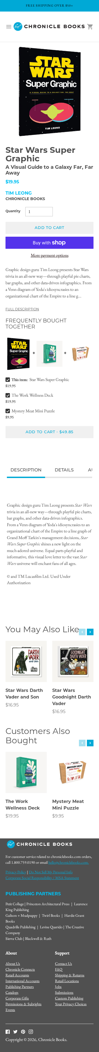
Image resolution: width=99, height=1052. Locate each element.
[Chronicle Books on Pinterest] (23, 1031)
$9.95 (58, 816)
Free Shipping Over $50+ (49, 5)
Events (10, 1009)
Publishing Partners (20, 986)
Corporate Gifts (17, 998)
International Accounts (23, 980)
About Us (13, 963)
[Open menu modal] (9, 26)
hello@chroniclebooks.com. (68, 862)
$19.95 (12, 816)
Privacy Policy (16, 871)
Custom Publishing (69, 998)
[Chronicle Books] (49, 26)
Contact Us (63, 963)
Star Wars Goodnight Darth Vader (71, 697)
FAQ (58, 969)
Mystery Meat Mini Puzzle (33, 411)
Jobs (58, 986)
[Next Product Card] (90, 632)
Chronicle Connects (20, 969)
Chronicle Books (25, 199)
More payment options (49, 255)
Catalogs (12, 992)
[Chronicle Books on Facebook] (8, 1031)
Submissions (64, 992)
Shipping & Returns (69, 975)
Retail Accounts (17, 975)
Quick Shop (26, 670)
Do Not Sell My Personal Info (51, 871)
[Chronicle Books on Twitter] (15, 1031)
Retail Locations (67, 980)
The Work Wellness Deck (32, 395)
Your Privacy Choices (71, 1003)
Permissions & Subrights (24, 1003)
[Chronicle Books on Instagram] (31, 1031)
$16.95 (12, 705)
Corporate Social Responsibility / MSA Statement (42, 877)
